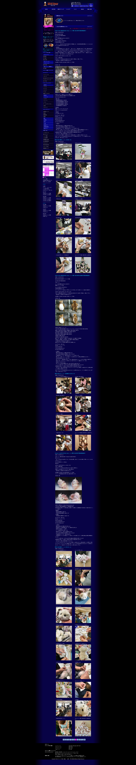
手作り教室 (53, 9)
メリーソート (45, 100)
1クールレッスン (46, 54)
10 (68, 739)
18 (79, 739)
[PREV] (44, 164)
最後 (84, 739)
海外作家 (45, 95)
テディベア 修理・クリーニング (50, 750)
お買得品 (58, 754)
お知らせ (82, 9)
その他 (44, 105)
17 (77, 739)
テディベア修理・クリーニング (48, 70)
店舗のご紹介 (45, 130)
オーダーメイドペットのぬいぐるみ (47, 80)
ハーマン (44, 102)
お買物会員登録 (46, 126)
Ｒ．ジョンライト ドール (47, 103)
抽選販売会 (45, 114)
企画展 (44, 116)
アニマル (44, 91)
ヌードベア (45, 88)
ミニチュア (45, 86)
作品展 (44, 113)
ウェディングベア (46, 74)
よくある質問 (45, 137)
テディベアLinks (45, 146)
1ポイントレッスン (47, 61)
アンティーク (45, 107)
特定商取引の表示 (46, 139)
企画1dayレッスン (46, 111)
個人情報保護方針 (46, 141)
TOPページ (47, 744)
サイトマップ (64, 756)
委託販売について (46, 148)
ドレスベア (45, 90)
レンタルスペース (46, 132)
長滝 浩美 (44, 56)
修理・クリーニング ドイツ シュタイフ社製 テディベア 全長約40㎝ (48, 50)
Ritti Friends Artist (46, 144)
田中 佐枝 (44, 68)
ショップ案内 (70, 755)
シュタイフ (45, 98)
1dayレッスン (57, 749)
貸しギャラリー (45, 134)
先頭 (63, 739)
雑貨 (44, 118)
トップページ (46, 9)
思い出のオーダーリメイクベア (48, 78)
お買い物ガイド (69, 754)
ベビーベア (45, 76)
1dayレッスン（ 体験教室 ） (48, 66)
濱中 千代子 (45, 59)
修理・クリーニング (60, 9)
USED (45, 121)
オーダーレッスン (46, 63)
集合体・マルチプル (46, 93)
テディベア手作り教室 (46, 52)
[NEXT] (53, 164)
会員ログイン (46, 128)
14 (72, 739)
